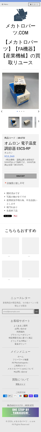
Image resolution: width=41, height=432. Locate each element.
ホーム (21, 356)
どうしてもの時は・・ (20, 341)
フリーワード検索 (20, 359)
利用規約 (20, 331)
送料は (20, 159)
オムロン (8, 152)
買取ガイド (20, 384)
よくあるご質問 (20, 325)
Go (36, 311)
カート (35, 4)
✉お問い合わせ (20, 372)
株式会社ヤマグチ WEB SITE (20, 405)
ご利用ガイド (20, 365)
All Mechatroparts (20, 362)
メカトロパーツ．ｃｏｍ (24, 421)
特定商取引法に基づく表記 (20, 338)
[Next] (38, 111)
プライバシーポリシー (20, 335)
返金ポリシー (20, 344)
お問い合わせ (20, 328)
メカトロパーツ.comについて (21, 368)
